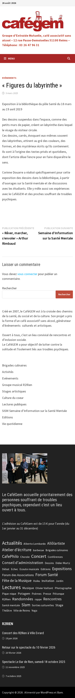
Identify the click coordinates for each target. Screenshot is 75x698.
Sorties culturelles (43, 605)
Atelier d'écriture (16, 549)
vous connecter (27, 274)
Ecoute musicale (29, 569)
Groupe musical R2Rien (17, 385)
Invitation (48, 581)
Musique (28, 588)
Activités (7, 372)
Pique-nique (9, 593)
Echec (14, 569)
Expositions (62, 568)
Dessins (49, 563)
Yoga (34, 610)
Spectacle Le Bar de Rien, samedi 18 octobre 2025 (33, 662)
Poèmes (37, 593)
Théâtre (7, 610)
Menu (11, 58)
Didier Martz (62, 563)
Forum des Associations (18, 575)
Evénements (9, 77)
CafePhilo (10, 556)
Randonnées (22, 598)
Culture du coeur (13, 398)
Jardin (59, 581)
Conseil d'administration (22, 562)
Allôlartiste (56, 543)
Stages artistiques (14, 391)
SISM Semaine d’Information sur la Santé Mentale (34, 411)
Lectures (11, 587)
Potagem (24, 594)
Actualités (12, 543)
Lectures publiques (14, 404)
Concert (38, 556)
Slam (25, 604)
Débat (5, 569)
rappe (38, 599)
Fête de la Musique (17, 580)
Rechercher (9, 288)
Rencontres (52, 599)
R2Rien (6, 599)
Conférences (55, 557)
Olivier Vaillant (44, 588)
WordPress (47, 692)
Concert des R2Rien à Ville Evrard (23, 633)
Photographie (63, 588)
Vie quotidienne (12, 424)
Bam (60, 692)
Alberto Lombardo (35, 543)
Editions (7, 417)
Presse (47, 593)
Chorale (25, 557)
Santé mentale (11, 605)
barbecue (38, 550)
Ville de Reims (21, 610)
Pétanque (58, 593)
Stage (59, 605)
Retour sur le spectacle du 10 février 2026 (28, 647)
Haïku (36, 581)
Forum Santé (46, 574)
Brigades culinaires (14, 365)
